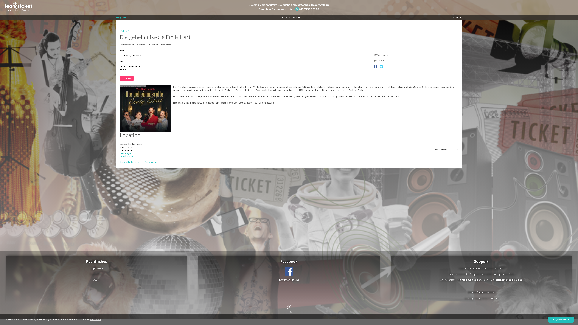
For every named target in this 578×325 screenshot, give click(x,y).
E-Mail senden (127, 156)
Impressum (97, 268)
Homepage (125, 153)
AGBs (96, 280)
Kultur (124, 30)
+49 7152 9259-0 (308, 9)
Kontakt (457, 17)
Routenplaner (151, 162)
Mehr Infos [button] (95, 319)
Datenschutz (96, 274)
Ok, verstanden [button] (561, 319)
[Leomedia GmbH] (289, 313)
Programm (122, 17)
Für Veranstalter (291, 17)
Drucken (380, 60)
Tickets (126, 78)
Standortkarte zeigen (130, 162)
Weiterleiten (382, 54)
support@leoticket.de (509, 280)
